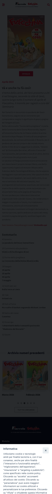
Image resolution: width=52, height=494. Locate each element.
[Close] (46, 450)
